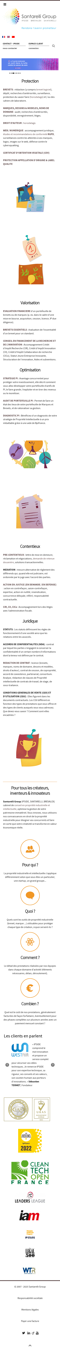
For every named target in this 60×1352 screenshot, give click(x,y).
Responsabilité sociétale (30, 1298)
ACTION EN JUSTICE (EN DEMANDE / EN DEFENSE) (29, 584)
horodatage (36, 97)
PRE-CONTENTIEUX (13, 555)
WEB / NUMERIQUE (13, 130)
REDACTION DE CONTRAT (16, 663)
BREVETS (8, 89)
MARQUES (8, 108)
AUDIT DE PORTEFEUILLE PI (18, 400)
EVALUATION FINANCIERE (16, 311)
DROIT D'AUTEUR (12, 123)
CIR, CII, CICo (10, 607)
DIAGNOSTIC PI (11, 415)
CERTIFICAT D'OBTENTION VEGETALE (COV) (26, 152)
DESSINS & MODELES (26, 108)
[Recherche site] (54, 46)
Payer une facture (30, 1321)
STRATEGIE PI (10, 378)
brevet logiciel (43, 89)
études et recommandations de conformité (28, 134)
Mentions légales (30, 1309)
